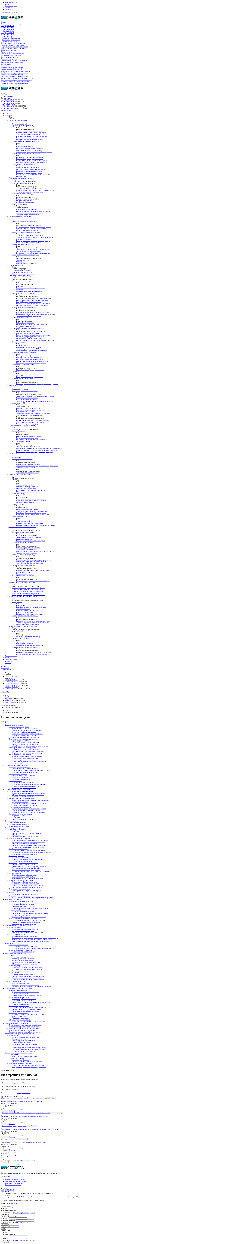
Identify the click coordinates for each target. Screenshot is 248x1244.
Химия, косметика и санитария (22, 542)
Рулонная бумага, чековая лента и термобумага (31, 133)
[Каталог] (11, 115)
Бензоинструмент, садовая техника (27, 610)
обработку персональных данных (24, 1160)
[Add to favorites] (1, 1100)
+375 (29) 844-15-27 (7, 96)
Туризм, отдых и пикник (20, 638)
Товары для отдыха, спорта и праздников (14, 83)
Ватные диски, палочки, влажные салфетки (30, 541)
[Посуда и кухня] (23, 504)
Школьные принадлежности (21, 194)
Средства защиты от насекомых (26, 553)
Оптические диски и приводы (26, 326)
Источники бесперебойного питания (28, 347)
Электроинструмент (23, 609)
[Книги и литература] (22, 265)
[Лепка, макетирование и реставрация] (38, 255)
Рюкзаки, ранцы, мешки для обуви (27, 199)
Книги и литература (7, 52)
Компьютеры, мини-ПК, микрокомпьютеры (30, 288)
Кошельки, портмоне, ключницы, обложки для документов (35, 525)
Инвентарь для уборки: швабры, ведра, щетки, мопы (33, 560)
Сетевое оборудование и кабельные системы (27, 328)
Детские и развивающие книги (22, 272)
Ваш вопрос (5, 1238)
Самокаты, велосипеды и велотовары (28, 637)
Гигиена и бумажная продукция (22, 532)
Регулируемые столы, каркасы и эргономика (31, 490)
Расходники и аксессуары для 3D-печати (29, 377)
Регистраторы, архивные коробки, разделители (31, 160)
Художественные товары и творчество (13, 48)
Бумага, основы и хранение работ (23, 244)
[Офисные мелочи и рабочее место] (35, 164)
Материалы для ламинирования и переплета (31, 363)
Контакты (8, 9)
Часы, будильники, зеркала (25, 502)
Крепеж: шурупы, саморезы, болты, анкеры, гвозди (33, 621)
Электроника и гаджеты (9, 59)
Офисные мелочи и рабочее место (23, 164)
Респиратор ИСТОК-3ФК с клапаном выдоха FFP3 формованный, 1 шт (24, 1116)
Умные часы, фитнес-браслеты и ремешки (30, 422)
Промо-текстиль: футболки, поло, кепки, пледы (28, 589)
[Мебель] (18, 480)
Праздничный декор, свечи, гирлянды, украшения (33, 654)
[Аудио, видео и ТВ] (25, 403)
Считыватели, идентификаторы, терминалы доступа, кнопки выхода (39, 448)
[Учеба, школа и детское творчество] (32, 178)
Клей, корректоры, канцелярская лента (29, 171)
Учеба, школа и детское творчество (12, 45)
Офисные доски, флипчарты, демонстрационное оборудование (37, 384)
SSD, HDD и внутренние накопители (28, 302)
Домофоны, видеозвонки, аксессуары (28, 446)
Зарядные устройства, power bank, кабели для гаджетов (34, 401)
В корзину (4, 1111)
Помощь (7, 4)
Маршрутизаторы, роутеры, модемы (28, 333)
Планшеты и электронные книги (27, 398)
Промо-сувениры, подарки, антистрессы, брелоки (28, 588)
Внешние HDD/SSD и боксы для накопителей (31, 324)
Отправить (5, 1162)
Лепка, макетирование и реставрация (24, 255)
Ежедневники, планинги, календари (28, 138)
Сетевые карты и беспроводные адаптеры (30, 338)
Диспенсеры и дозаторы (24, 539)
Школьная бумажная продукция (22, 183)
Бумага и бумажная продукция (22, 126)
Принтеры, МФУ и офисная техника (24, 352)
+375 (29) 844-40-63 (7, 100)
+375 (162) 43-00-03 (7, 107)
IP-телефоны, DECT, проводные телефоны (30, 370)
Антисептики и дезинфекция (26, 549)
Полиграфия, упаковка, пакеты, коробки (25, 593)
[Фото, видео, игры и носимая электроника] (41, 415)
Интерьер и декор (18, 493)
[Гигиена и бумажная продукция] (34, 532)
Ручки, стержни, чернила (24, 146)
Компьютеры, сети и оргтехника (11, 55)
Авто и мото (5, 66)
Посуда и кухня (17, 504)
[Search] (4, 93)
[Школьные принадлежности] (32, 194)
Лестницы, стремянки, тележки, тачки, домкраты (32, 623)
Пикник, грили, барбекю (24, 643)
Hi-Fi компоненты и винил (25, 412)
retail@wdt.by (9, 700)
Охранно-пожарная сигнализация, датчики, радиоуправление (36, 450)
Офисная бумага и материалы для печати (29, 131)
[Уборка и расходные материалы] (34, 555)
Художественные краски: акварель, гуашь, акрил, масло (34, 237)
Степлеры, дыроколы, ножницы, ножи (29, 173)
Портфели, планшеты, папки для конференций (31, 162)
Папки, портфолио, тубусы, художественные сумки (33, 253)
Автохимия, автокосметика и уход (27, 473)
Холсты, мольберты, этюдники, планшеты (30, 251)
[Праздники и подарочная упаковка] (36, 647)
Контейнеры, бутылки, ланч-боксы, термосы (31, 513)
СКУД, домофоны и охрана (21, 441)
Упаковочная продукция (24, 574)
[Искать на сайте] (20, 24)
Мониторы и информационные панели (29, 291)
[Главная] (12, 91)
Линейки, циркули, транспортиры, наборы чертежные (34, 152)
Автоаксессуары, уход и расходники (24, 467)
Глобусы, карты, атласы (24, 201)
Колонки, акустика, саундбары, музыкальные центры (34, 410)
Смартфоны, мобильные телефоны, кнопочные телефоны (35, 396)
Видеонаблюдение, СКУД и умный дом (14, 62)
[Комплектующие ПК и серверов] (34, 293)
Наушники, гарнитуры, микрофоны (28, 408)
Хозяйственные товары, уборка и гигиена (14, 73)
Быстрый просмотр (50, 1098)
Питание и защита (18, 342)
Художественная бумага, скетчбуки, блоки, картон (33, 249)
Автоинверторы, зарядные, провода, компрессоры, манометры (37, 466)
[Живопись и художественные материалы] (40, 232)
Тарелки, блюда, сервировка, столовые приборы (32, 511)
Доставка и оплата (11, 2)
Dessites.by (13, 1203)
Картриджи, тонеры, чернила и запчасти (29, 359)
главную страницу (23, 1093)
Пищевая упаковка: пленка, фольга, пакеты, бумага (33, 570)
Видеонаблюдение (18, 431)
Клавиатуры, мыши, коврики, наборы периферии (32, 312)
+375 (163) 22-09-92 (7, 108)
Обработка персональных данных (16, 1181)
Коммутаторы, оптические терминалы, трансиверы (33, 335)
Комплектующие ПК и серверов (23, 293)
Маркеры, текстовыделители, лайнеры (29, 150)
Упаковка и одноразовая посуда (22, 565)
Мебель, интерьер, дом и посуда (11, 69)
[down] (1, 1109)
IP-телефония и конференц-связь (23, 364)
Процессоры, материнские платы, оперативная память (34, 298)
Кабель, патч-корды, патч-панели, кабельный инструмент (35, 340)
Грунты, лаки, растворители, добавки (28, 242)
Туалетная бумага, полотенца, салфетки (29, 537)
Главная (7, 113)
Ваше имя (4, 1154)
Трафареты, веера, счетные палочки (28, 214)
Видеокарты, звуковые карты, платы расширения (32, 300)
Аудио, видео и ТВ (18, 403)
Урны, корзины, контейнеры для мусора (29, 563)
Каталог (7, 115)
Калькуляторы (21, 176)
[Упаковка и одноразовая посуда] (34, 565)
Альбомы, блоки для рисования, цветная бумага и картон (35, 190)
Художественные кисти (24, 239)
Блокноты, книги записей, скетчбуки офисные (31, 136)
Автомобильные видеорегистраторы (28, 464)
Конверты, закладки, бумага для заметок (29, 139)
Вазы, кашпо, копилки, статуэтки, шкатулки (31, 499)
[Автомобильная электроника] (32, 459)
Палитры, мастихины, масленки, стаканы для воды (33, 241)
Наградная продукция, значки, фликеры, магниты (28, 595)
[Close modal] (15, 1152)
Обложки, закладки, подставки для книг (29, 192)
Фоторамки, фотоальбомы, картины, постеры (31, 500)
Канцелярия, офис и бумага (10, 41)
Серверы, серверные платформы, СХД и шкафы (32, 305)
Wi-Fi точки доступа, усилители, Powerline (30, 337)
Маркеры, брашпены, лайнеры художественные (32, 228)
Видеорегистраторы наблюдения (27, 438)
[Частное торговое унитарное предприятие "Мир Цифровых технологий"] (12, 1170)
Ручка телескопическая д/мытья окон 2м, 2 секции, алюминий (21, 1101)
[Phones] (1, 93)
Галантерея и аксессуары (20, 516)
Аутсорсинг (8, 7)
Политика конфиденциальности (15, 1179)
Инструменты (17, 602)
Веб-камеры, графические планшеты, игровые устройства (35, 314)
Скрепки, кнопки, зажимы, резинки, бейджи (31, 169)
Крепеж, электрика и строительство (24, 616)
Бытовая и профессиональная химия (28, 548)
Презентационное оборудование (23, 378)
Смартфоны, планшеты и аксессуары (24, 391)
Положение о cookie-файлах (14, 1183)
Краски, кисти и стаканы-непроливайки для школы (33, 211)
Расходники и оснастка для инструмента (29, 614)
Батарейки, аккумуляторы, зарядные (28, 424)
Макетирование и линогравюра (26, 263)
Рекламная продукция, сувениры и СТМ (14, 76)
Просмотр (12, 1111)
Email (3, 1158)
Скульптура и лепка (22, 260)
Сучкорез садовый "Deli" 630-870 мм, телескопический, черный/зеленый (25, 1142)
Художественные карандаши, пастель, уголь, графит (33, 227)
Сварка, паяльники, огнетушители (27, 624)
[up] (22, 1109)
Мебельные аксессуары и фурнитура (28, 492)
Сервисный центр (11, 6)
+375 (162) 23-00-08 (7, 103)
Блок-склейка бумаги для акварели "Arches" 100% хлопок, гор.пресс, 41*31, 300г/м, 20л (30, 1129)
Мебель (14, 480)
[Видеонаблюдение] (25, 431)
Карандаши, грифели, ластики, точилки (29, 148)
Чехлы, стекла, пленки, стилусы (26, 399)
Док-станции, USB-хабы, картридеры (28, 316)
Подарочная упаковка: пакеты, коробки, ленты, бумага (34, 652)
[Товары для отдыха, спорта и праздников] (36, 626)
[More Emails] (10, 692)
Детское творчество (18, 204)
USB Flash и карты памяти (25, 323)
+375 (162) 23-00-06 (7, 101)
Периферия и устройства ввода (22, 307)
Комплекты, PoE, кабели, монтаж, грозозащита (31, 439)
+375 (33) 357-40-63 (7, 105)
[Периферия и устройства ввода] (34, 307)
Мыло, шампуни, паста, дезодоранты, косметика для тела (35, 551)
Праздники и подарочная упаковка (23, 647)
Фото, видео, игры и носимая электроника (26, 415)
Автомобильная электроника (22, 459)
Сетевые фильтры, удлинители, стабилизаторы (31, 350)
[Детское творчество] (26, 204)
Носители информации (20, 317)
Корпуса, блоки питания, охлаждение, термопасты (33, 303)
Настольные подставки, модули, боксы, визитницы (33, 174)
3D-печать (15, 371)
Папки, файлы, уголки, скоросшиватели (29, 159)
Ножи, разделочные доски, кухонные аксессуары (32, 514)
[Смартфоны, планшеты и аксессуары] (37, 391)
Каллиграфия (20, 262)
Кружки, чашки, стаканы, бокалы (27, 509)
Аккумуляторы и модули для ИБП (27, 349)
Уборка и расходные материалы (22, 555)
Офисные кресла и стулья (24, 485)
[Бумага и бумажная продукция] (33, 126)
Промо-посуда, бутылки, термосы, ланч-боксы (27, 591)
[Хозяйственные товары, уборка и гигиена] (37, 527)
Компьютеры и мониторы (20, 281)
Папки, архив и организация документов (26, 153)
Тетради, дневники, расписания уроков (29, 188)
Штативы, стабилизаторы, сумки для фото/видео (32, 420)
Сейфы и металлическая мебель (26, 488)
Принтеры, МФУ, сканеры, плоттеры (28, 357)
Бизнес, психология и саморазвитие (24, 274)
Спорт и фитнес (17, 631)
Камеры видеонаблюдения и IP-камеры (29, 436)
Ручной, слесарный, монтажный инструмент (31, 607)
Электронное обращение (13, 1185)
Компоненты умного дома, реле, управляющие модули (34, 452)
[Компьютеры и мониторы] (30, 281)
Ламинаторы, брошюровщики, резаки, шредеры (32, 361)
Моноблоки (20, 289)
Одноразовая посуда (23, 572)
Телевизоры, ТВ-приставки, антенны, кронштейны (33, 413)
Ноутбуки (19, 286)
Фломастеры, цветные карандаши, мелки (29, 213)
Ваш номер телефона (8, 1156)
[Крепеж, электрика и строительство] (37, 616)
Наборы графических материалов (27, 230)
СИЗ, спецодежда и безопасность (23, 575)
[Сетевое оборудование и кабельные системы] (42, 328)
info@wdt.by (9, 699)
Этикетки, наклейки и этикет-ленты (28, 134)
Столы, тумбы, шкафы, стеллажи (27, 487)
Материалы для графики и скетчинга (24, 221)
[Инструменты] (22, 602)
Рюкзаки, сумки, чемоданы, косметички (29, 523)
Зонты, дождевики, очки (24, 521)
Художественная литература (21, 270)
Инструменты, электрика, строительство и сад (16, 80)
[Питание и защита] (25, 342)
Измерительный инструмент (25, 612)
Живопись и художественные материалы (25, 232)
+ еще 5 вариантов (7, 1105)
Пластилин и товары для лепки (26, 209)
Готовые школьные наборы (25, 202)
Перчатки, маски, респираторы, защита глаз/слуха (32, 581)
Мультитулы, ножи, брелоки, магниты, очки (31, 645)
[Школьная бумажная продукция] (34, 183)
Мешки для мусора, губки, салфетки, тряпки (31, 562)
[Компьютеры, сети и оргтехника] (31, 276)
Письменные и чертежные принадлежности (26, 141)
